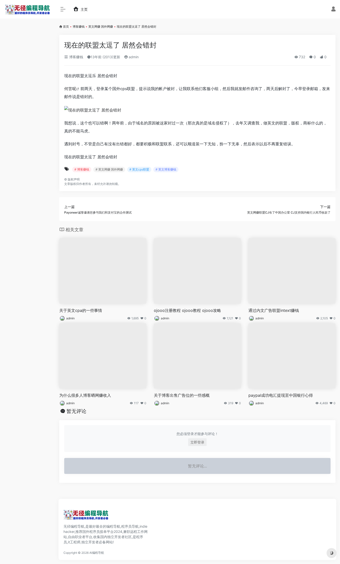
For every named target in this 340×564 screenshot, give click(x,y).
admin (133, 57)
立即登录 (197, 442)
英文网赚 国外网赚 (100, 26)
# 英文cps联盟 (139, 169)
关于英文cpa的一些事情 (80, 310)
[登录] (333, 9)
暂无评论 (76, 411)
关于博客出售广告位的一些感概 (182, 395)
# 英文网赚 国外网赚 (109, 169)
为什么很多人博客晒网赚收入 (85, 395)
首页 (66, 26)
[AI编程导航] (85, 516)
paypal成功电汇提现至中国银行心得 (280, 395)
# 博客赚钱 (81, 169)
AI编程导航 (96, 553)
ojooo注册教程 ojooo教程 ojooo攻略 (187, 310)
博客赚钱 (79, 26)
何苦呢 (70, 88)
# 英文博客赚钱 (166, 169)
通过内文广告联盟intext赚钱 (273, 310)
